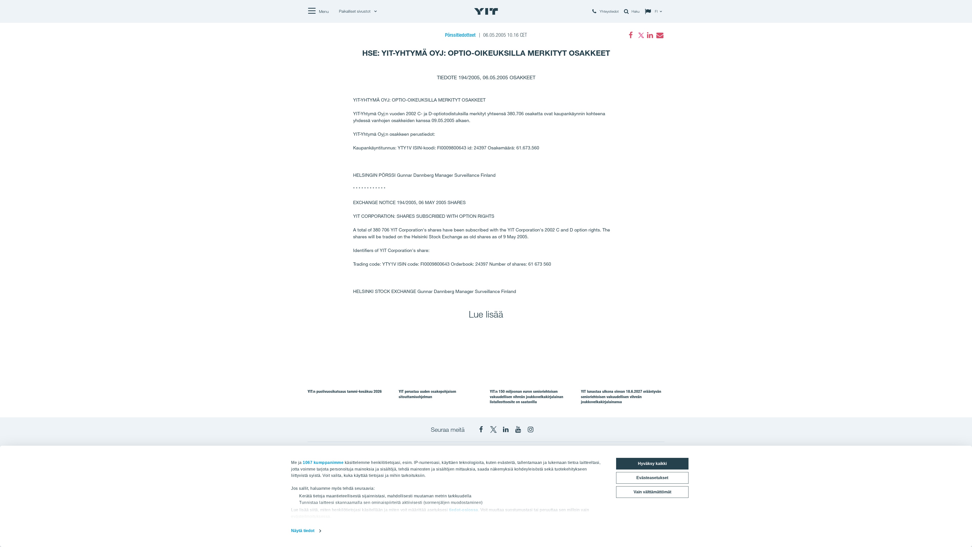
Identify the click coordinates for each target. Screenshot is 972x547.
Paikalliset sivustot (355, 11)
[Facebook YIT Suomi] (481, 429)
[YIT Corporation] (506, 429)
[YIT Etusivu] (486, 11)
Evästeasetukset (652, 478)
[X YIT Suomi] (493, 429)
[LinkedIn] (650, 35)
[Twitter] (640, 35)
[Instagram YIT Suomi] (530, 429)
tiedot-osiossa (463, 510)
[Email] (659, 35)
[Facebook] (630, 35)
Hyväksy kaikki (652, 463)
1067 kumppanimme (323, 462)
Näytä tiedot (302, 531)
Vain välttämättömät (652, 492)
